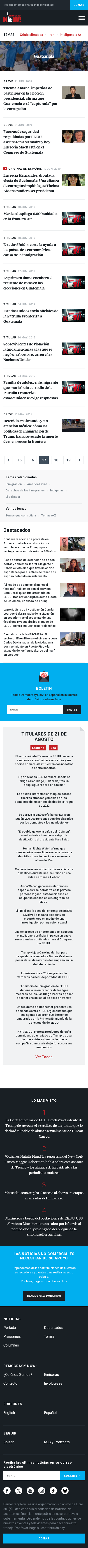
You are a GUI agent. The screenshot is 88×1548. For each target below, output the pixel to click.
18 (56, 460)
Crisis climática (31, 35)
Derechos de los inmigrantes (25, 490)
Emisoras (51, 1374)
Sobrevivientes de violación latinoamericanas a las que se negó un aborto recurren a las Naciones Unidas (27, 351)
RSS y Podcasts (57, 1442)
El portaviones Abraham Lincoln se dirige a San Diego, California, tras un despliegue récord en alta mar (44, 781)
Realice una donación (44, 1295)
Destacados (53, 1328)
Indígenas (56, 490)
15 (20, 460)
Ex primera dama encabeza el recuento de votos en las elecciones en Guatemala (28, 283)
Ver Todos (44, 1057)
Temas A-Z (48, 515)
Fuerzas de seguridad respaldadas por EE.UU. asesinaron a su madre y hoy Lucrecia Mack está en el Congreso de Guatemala (26, 142)
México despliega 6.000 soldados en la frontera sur (30, 216)
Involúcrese (53, 1383)
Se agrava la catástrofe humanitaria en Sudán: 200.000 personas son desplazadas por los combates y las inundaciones (44, 818)
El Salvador (13, 496)
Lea (53, 748)
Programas (12, 1336)
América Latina (37, 484)
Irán (51, 35)
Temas (49, 1336)
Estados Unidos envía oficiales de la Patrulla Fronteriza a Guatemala (30, 316)
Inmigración (14, 484)
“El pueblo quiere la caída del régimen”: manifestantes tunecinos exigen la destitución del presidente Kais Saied (44, 835)
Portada (9, 1328)
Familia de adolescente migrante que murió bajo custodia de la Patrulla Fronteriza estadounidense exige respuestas (30, 390)
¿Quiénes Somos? (17, 1374)
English (9, 1413)
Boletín (8, 1442)
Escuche (38, 748)
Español (50, 1413)
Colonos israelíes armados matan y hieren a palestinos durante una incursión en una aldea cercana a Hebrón (44, 873)
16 (32, 460)
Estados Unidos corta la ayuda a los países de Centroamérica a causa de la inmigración (29, 249)
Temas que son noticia (21, 515)
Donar (79, 5)
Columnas (11, 1345)
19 (68, 460)
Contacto (10, 1383)
